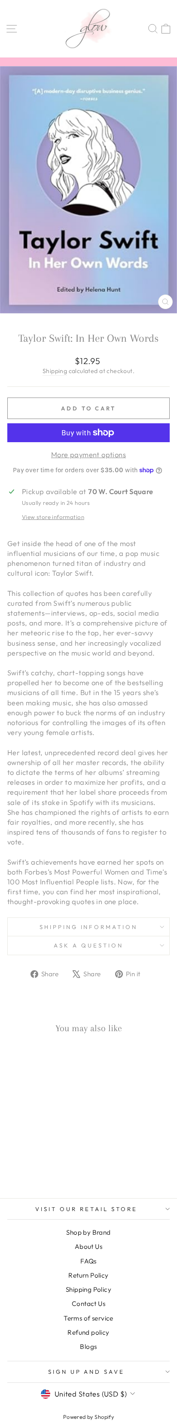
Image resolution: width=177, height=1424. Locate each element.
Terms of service (88, 1318)
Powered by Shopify (88, 1416)
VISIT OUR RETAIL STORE (86, 1208)
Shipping (55, 371)
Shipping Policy (88, 1289)
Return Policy (88, 1275)
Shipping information (89, 926)
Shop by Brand (88, 1232)
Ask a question (88, 945)
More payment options (88, 454)
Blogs (88, 1346)
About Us (88, 1246)
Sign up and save (86, 1371)
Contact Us (88, 1304)
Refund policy (88, 1332)
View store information (53, 516)
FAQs (88, 1261)
